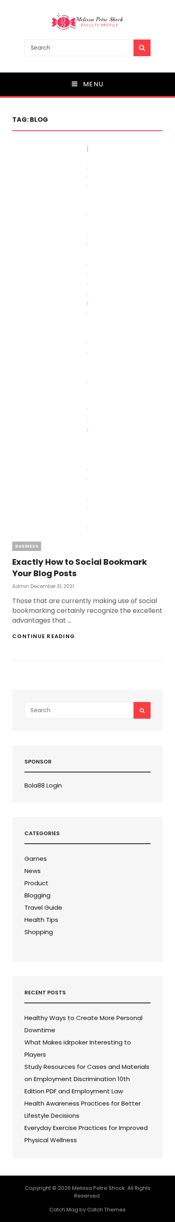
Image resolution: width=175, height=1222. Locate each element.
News (32, 871)
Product (36, 883)
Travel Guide (43, 907)
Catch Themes (106, 1209)
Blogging (37, 895)
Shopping (38, 932)
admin (20, 586)
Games (35, 858)
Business (26, 546)
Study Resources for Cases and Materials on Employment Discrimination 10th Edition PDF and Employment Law (86, 1078)
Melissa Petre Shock (98, 1188)
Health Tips (41, 919)
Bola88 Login (43, 785)
